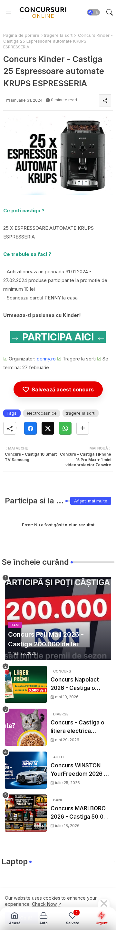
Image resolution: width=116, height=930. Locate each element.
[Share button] (82, 428)
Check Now (44, 904)
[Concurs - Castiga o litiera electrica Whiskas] (26, 727)
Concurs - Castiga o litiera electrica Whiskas (77, 727)
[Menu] (8, 12)
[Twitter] (48, 428)
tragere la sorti (58, 35)
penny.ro (46, 359)
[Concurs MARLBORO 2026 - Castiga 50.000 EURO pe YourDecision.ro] (26, 813)
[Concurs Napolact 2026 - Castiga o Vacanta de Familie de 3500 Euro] (26, 684)
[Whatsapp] (65, 428)
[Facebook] (30, 428)
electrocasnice (41, 413)
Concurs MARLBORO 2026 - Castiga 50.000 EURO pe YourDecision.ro (81, 813)
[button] (93, 12)
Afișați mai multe (90, 500)
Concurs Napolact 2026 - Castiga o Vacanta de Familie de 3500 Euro (80, 684)
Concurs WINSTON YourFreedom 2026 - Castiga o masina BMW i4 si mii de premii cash (78, 770)
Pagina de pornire (21, 35)
